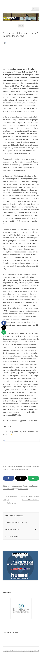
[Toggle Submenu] (35, 529)
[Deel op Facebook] (8, 478)
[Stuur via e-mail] (33, 478)
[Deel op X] (21, 478)
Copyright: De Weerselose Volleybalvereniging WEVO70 (21, 651)
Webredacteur (23, 489)
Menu (21, 25)
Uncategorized (28, 486)
